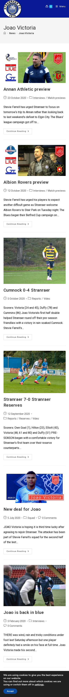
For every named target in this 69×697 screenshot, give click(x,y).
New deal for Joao (22, 509)
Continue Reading (19, 130)
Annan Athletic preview (27, 89)
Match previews (56, 98)
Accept (10, 691)
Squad (31, 517)
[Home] (5, 33)
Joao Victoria (26, 33)
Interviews (39, 98)
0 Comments (49, 517)
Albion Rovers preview (26, 182)
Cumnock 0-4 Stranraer (27, 290)
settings (39, 684)
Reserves (24, 418)
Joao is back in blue (24, 612)
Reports (36, 298)
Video (47, 298)
